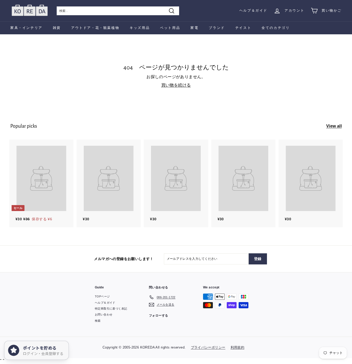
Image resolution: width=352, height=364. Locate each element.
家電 (194, 28)
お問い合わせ (103, 314)
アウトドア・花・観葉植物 (95, 28)
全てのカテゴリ (276, 28)
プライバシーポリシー (208, 347)
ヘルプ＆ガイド (253, 10)
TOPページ (102, 296)
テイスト (243, 28)
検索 (98, 320)
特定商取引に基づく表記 (111, 308)
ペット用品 (170, 28)
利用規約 (238, 347)
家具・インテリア (26, 28)
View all (334, 126)
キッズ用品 (140, 28)
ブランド (217, 28)
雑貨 (57, 28)
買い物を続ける (176, 85)
